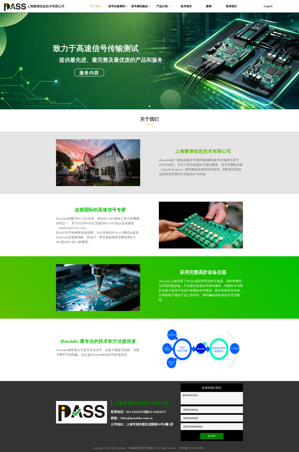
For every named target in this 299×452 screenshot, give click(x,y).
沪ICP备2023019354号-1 (191, 448)
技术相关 (186, 6)
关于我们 (95, 6)
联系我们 (231, 6)
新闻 (209, 6)
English (268, 6)
